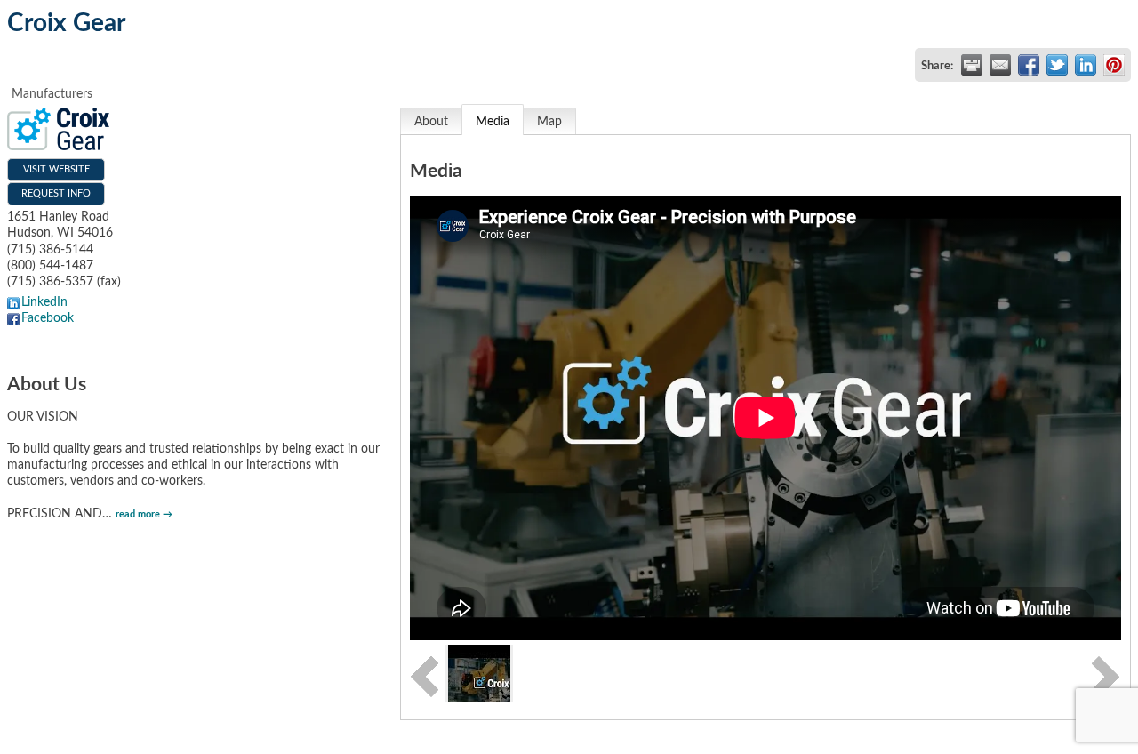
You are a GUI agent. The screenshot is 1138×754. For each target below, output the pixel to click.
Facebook (47, 318)
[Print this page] (971, 65)
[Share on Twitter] (1057, 65)
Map (549, 122)
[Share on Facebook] (1028, 65)
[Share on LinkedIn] (1085, 65)
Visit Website (56, 169)
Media (492, 122)
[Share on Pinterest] (1114, 65)
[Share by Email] (1000, 65)
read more (138, 514)
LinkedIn (44, 302)
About (431, 122)
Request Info (56, 193)
